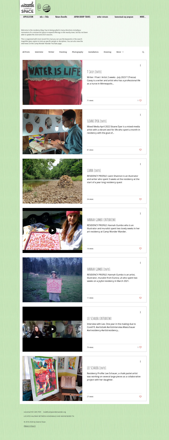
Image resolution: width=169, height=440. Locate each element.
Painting (63, 52)
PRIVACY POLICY (30, 426)
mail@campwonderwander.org (54, 412)
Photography (77, 52)
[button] (82, 17)
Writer (51, 52)
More (118, 52)
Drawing (107, 52)
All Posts (26, 52)
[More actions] (141, 65)
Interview (39, 52)
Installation (93, 52)
